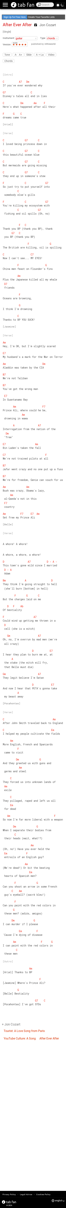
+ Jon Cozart (11, 1024)
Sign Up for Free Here (15, 17)
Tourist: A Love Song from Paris (24, 1031)
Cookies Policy (43, 1194)
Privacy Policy (9, 1194)
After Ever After (49, 1038)
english (59, 1200)
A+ (20, 54)
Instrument (8, 38)
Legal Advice (26, 1194)
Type (42, 38)
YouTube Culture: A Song (20, 1038)
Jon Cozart (47, 25)
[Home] (23, 5)
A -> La (40, 54)
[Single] (7, 31)
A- (16, 54)
